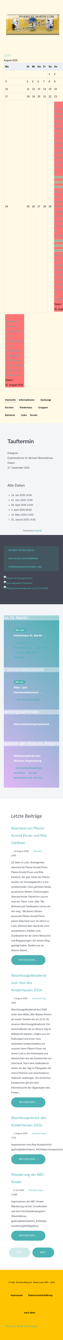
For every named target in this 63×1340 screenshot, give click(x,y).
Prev (19, 1252)
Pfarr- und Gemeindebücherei (28, 690)
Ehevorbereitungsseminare (31, 727)
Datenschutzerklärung (40, 1295)
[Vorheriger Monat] (6, 55)
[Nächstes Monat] (10, 55)
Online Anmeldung (27, 653)
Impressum (17, 1295)
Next (43, 1252)
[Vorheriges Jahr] (5, 55)
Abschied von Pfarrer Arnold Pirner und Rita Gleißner (29, 836)
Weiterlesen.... (28, 960)
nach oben (30, 1312)
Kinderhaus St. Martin (30, 635)
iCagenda (37, 531)
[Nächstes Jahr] (8, 55)
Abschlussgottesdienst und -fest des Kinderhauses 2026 (28, 983)
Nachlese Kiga (39, 998)
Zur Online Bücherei (27, 700)
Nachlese (41, 648)
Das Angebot (24, 643)
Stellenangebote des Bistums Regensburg (30, 758)
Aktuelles (38, 851)
